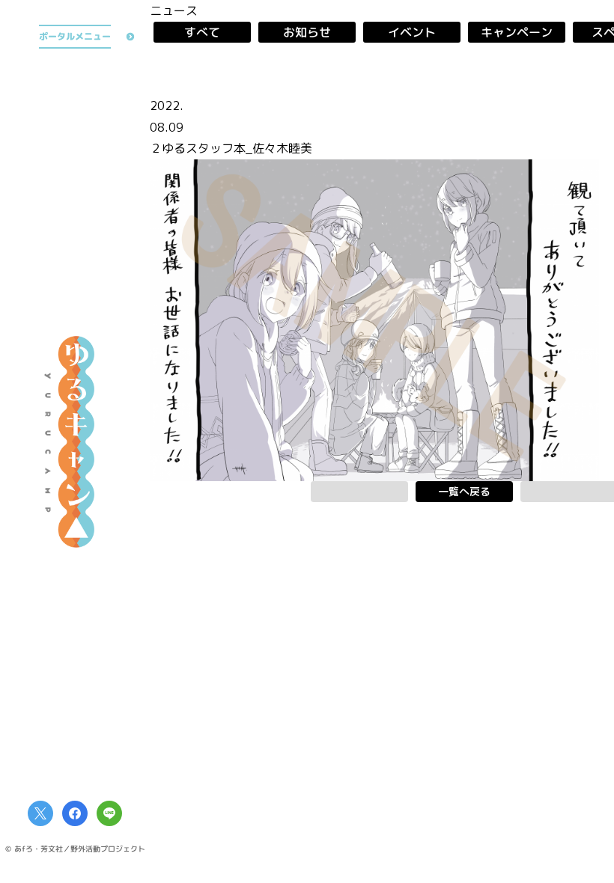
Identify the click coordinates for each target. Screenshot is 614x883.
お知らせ (307, 32)
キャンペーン (517, 32)
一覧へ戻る (464, 491)
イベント (412, 32)
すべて (202, 32)
